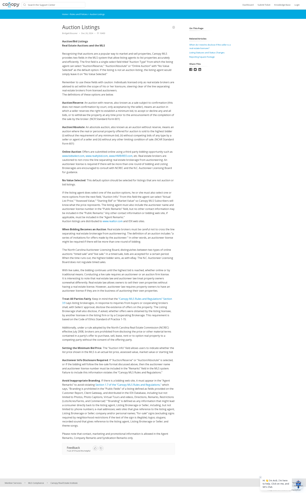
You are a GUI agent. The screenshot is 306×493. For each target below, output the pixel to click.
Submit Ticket (264, 4)
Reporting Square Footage (202, 56)
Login (297, 4)
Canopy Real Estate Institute (64, 483)
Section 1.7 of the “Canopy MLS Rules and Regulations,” (128, 384)
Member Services (13, 483)
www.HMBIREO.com (120, 156)
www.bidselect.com (73, 156)
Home (65, 14)
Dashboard (248, 4)
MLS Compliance (36, 483)
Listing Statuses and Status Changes (207, 52)
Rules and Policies (79, 14)
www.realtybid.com (97, 156)
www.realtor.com (113, 221)
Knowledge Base (282, 4)
